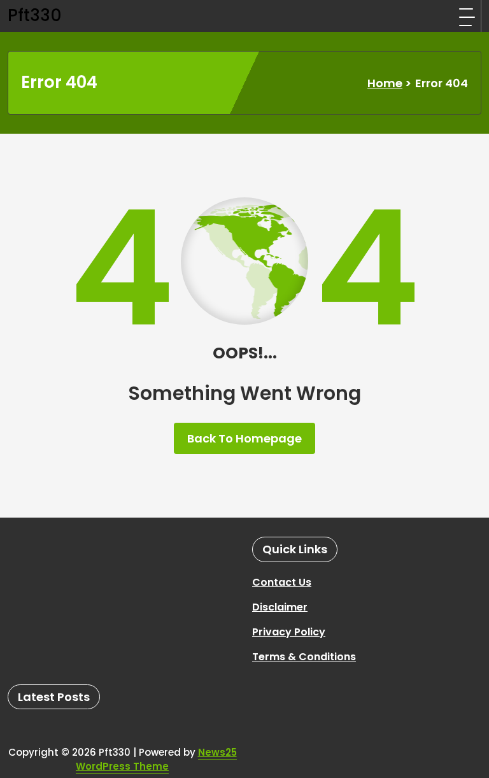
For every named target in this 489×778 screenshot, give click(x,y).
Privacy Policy (288, 632)
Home (384, 83)
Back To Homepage (244, 438)
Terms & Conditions (304, 656)
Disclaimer (280, 607)
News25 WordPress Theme (156, 760)
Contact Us (281, 582)
